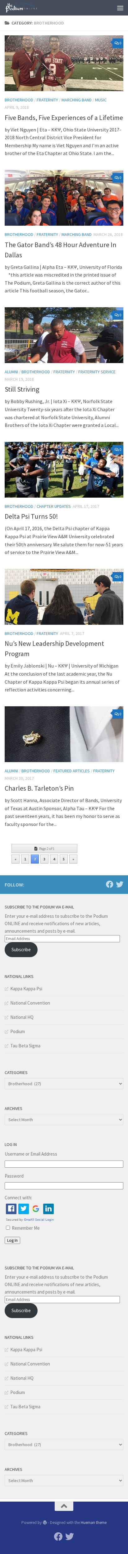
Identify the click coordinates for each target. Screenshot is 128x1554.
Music (101, 100)
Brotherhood (19, 100)
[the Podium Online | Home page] (27, 7)
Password (14, 1176)
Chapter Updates (54, 506)
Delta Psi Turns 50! (31, 516)
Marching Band (77, 100)
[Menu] (120, 8)
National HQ (22, 1017)
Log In (12, 1240)
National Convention (30, 1003)
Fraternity (47, 100)
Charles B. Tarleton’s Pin (39, 788)
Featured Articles (71, 771)
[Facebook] (109, 884)
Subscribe (21, 949)
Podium (17, 1031)
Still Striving (22, 389)
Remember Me (26, 1228)
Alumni (11, 372)
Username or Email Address (31, 1154)
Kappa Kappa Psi (26, 989)
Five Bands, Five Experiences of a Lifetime (64, 117)
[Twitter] (119, 884)
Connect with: (18, 1198)
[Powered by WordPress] (45, 1523)
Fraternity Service (97, 372)
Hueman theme (94, 1522)
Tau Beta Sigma (25, 1046)
